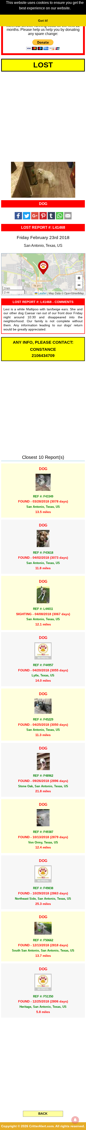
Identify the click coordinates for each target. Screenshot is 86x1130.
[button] (43, 267)
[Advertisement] (43, 116)
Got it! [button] (43, 20)
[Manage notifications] (75, 1120)
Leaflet (42, 293)
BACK (42, 1113)
